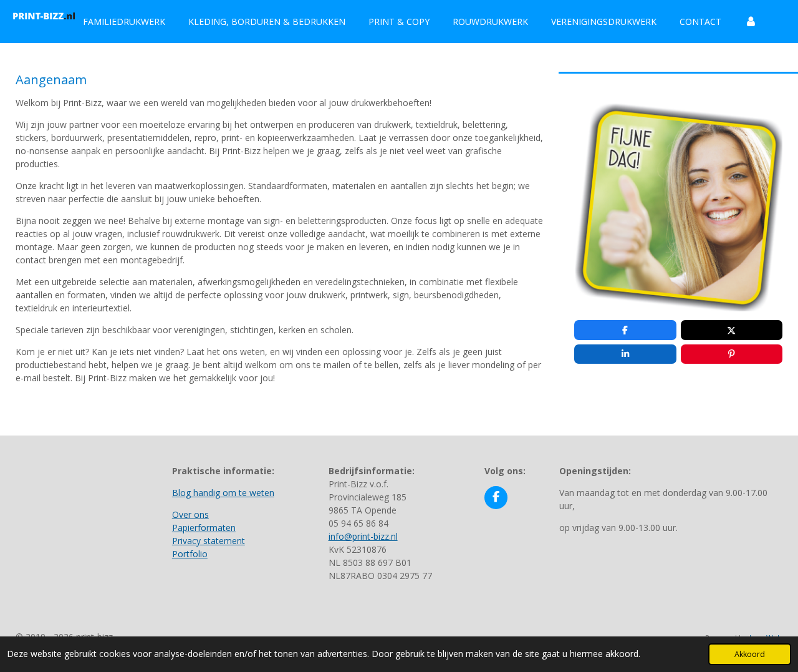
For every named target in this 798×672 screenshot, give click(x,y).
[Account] (751, 21)
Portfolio (190, 554)
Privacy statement (208, 541)
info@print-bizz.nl (363, 536)
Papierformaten (204, 527)
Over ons (190, 514)
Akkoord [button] (749, 654)
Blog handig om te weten (223, 493)
